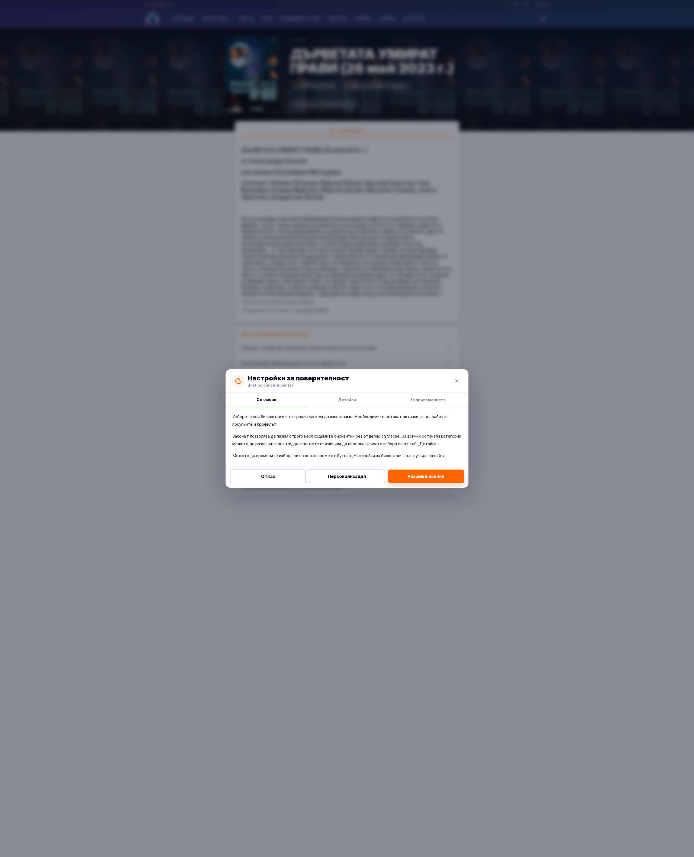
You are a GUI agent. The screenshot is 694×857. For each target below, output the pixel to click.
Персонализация (347, 476)
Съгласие (266, 399)
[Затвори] (457, 381)
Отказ (268, 476)
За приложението (428, 399)
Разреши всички (426, 476)
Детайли (347, 399)
